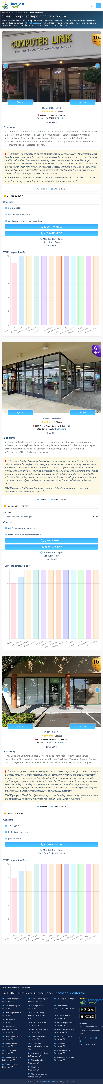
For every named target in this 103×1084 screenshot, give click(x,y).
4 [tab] (54, 406)
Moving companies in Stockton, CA (37, 1075)
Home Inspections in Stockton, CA (64, 1023)
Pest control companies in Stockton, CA (64, 1009)
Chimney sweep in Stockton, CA (11, 1014)
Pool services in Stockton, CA (62, 1017)
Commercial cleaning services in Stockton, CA (10, 1029)
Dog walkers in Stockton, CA (10, 1044)
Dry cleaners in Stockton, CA (10, 1051)
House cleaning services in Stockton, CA (37, 1015)
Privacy (83, 1044)
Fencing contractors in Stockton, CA (12, 1058)
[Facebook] (80, 1037)
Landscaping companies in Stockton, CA (38, 1046)
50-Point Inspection (31, 23)
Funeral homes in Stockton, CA (11, 1065)
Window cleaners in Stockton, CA (64, 1058)
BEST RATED (6, 13)
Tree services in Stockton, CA (62, 1051)
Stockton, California (69, 993)
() (58, 111)
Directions (61, 118)
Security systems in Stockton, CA (64, 1037)
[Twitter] (85, 1037)
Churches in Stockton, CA (8, 1021)
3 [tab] (52, 406)
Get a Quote (14, 207)
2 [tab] (50, 406)
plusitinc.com (14, 838)
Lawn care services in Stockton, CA (38, 1054)
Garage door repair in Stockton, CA (37, 1000)
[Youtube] (96, 1037)
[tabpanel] (51, 66)
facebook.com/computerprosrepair (24, 535)
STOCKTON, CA (19, 13)
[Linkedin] (80, 1041)
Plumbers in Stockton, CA (34, 1068)
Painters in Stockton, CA (64, 1000)
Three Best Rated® (50, 1081)
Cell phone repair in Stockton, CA (12, 1007)
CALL (21, 102)
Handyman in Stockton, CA (35, 1007)
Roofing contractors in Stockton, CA (64, 1030)
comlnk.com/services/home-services (25, 221)
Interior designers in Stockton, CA (38, 1030)
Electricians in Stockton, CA (35, 1061)
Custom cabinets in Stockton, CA (12, 1037)
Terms (92, 1044)
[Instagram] (90, 1037)
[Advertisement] (51, 966)
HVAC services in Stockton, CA (37, 1023)
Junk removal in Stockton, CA (36, 1037)
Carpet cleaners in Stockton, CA (11, 1000)
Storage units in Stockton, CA (62, 1044)
